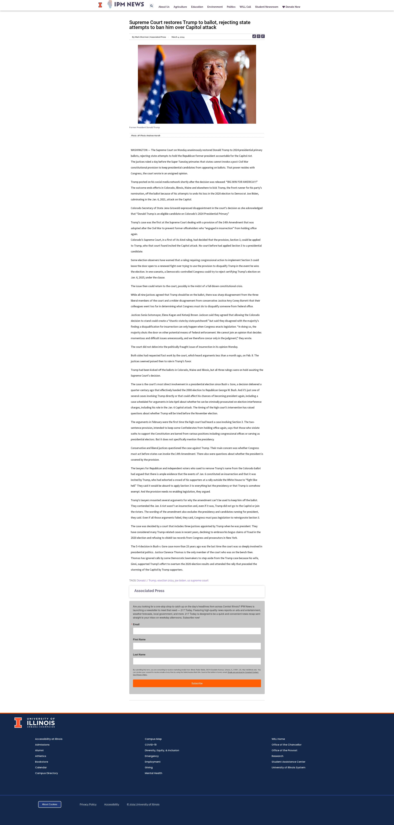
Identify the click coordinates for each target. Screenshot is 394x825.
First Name (139, 639)
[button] (151, 6)
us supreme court (197, 580)
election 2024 (165, 580)
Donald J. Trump (146, 580)
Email (136, 624)
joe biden (180, 580)
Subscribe (197, 683)
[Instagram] (258, 36)
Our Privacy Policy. (140, 674)
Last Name (139, 654)
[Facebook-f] (263, 36)
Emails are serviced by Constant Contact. (243, 672)
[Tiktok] (254, 36)
